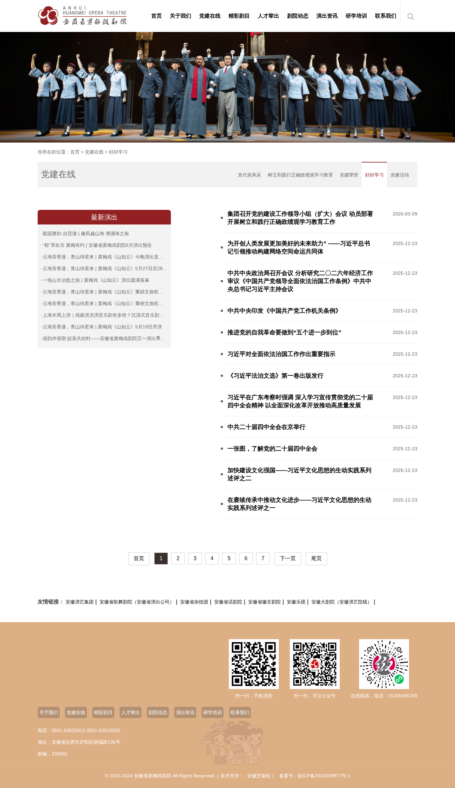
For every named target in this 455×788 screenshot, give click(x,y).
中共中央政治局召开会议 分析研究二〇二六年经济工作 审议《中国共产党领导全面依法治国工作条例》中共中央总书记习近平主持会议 (300, 281)
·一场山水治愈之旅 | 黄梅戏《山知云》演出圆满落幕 (95, 280)
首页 (75, 152)
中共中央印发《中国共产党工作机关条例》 (284, 310)
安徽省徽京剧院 (264, 601)
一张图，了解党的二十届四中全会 (272, 448)
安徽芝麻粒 (258, 775)
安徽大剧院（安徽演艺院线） (341, 601)
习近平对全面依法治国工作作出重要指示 (281, 354)
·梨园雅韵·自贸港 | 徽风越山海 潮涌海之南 (85, 233)
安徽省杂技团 (194, 601)
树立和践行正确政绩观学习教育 (300, 175)
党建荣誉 (349, 175)
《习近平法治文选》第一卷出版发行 (275, 375)
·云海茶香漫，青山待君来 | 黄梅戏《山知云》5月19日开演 (101, 326)
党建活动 (399, 175)
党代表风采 (249, 175)
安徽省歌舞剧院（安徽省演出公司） (137, 601)
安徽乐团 (296, 601)
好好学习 (374, 175)
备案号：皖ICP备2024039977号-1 (314, 775)
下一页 (288, 558)
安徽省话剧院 (228, 601)
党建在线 (94, 152)
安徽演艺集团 (80, 601)
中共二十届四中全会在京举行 (266, 427)
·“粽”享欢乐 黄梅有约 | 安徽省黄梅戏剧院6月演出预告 (96, 245)
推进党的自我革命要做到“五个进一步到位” (284, 332)
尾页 (316, 558)
